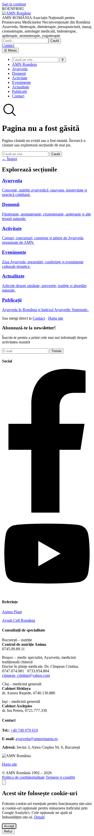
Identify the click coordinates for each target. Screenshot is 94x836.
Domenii (19, 73)
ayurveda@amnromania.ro (37, 739)
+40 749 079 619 (24, 730)
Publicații (19, 91)
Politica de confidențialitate (23, 777)
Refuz (8, 831)
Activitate (19, 78)
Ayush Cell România (18, 620)
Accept (9, 826)
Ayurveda (20, 69)
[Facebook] (47, 511)
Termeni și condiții (60, 777)
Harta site (55, 318)
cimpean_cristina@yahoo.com (26, 675)
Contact (8, 45)
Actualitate (20, 87)
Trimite (56, 351)
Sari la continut (14, 4)
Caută (54, 41)
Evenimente (21, 82)
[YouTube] (47, 592)
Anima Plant (12, 612)
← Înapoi (9, 159)
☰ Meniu (10, 50)
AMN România (24, 64)
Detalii (39, 817)
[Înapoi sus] (4, 782)
